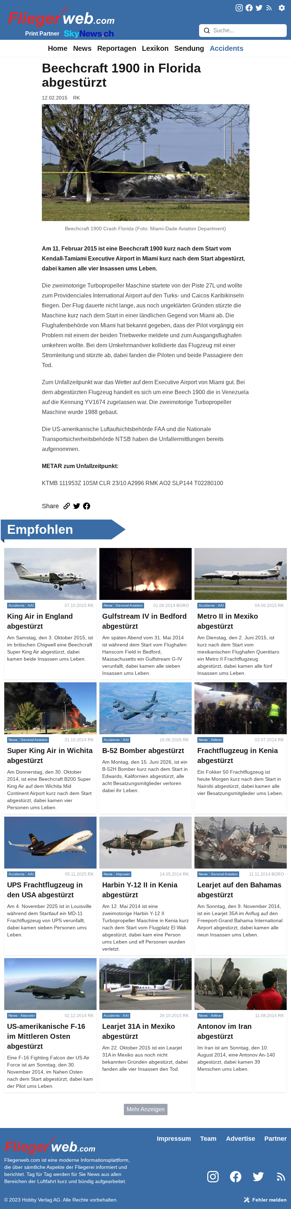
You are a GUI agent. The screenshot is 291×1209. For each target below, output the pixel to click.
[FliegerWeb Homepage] (59, 16)
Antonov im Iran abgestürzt (228, 962)
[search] (207, 31)
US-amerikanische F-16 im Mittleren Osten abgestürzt (49, 966)
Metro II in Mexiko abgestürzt (230, 552)
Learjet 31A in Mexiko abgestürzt (140, 962)
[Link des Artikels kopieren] (66, 506)
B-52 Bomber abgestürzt (129, 686)
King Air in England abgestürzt (42, 552)
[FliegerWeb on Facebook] (249, 8)
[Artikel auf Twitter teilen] (76, 506)
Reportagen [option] (116, 48)
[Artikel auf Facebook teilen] (86, 506)
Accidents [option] (226, 48)
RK (76, 98)
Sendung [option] (189, 48)
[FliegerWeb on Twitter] (259, 8)
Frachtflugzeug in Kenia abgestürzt (238, 686)
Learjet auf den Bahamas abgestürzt (239, 821)
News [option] (82, 48)
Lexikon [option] (155, 48)
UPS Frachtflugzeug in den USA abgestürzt (45, 825)
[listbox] (57, 48)
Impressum (174, 1138)
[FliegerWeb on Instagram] (239, 8)
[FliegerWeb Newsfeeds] (269, 8)
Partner (275, 1138)
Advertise (240, 1138)
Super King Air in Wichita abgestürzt (49, 686)
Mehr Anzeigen (146, 1109)
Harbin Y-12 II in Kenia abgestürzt (141, 821)
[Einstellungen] (282, 8)
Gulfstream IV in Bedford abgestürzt (143, 552)
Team (208, 1138)
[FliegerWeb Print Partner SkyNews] (87, 33)
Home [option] (57, 48)
